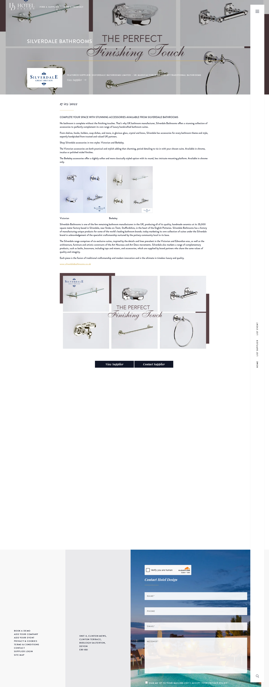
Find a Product (74, 7)
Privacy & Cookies (25, 641)
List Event (257, 328)
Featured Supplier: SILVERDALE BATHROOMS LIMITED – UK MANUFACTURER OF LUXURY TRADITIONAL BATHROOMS (134, 75)
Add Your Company (26, 634)
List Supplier (257, 348)
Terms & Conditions (26, 644)
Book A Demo (22, 630)
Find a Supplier (49, 7)
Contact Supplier (154, 364)
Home (257, 364)
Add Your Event (24, 637)
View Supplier (114, 364)
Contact (19, 648)
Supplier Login (23, 651)
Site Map (19, 655)
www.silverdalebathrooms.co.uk (75, 264)
